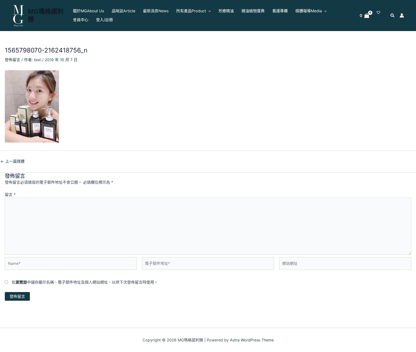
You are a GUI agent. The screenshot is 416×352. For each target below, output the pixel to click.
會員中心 (80, 19)
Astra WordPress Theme (252, 340)
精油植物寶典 (253, 10)
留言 (10, 194)
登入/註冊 (104, 19)
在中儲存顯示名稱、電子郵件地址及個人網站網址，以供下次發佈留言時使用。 (85, 282)
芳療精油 (226, 10)
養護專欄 (280, 10)
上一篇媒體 (12, 161)
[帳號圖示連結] (402, 15)
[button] (208, 11)
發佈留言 (12, 59)
